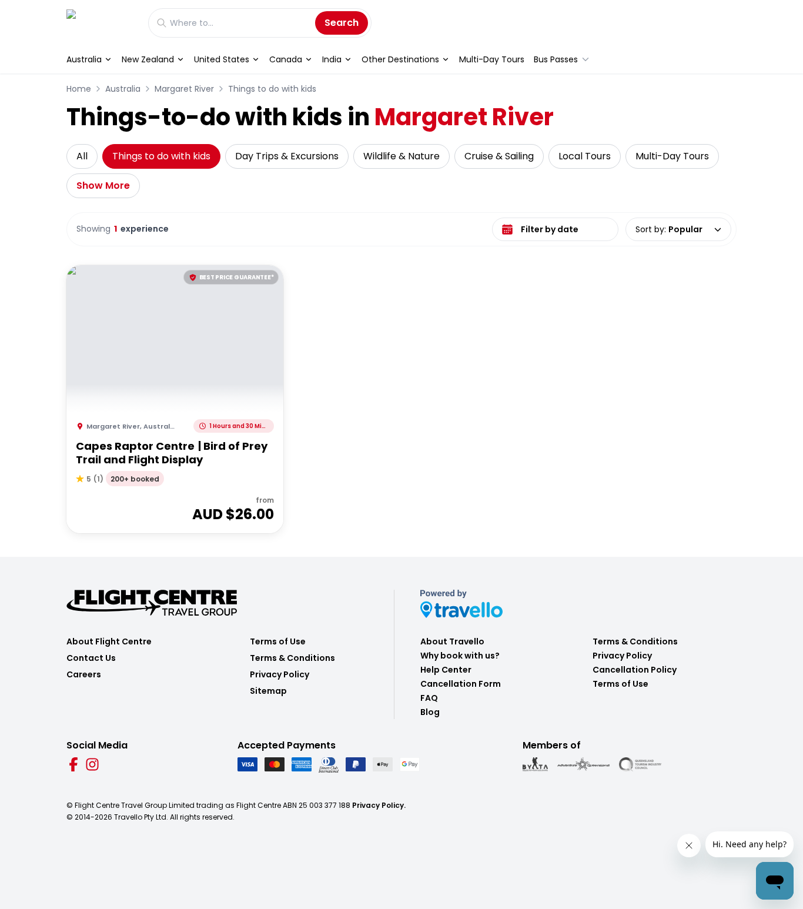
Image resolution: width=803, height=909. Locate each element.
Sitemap (268, 691)
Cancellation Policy (635, 670)
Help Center (445, 670)
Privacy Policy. (379, 805)
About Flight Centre (109, 641)
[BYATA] (535, 764)
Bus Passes (556, 59)
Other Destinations (400, 59)
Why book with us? (460, 655)
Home (78, 89)
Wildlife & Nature (401, 156)
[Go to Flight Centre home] (101, 22)
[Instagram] (92, 764)
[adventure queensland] (583, 764)
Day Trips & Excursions (287, 156)
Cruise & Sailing (499, 156)
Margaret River (184, 89)
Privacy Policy (279, 674)
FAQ (429, 698)
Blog (430, 712)
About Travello (452, 641)
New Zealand (148, 59)
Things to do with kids (272, 89)
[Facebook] (73, 764)
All (82, 156)
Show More (103, 185)
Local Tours (584, 156)
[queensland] (640, 764)
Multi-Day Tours (491, 59)
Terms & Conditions (292, 658)
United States (221, 59)
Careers (83, 674)
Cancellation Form (460, 684)
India (332, 59)
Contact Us (91, 658)
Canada (285, 59)
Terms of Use (278, 641)
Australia (84, 59)
